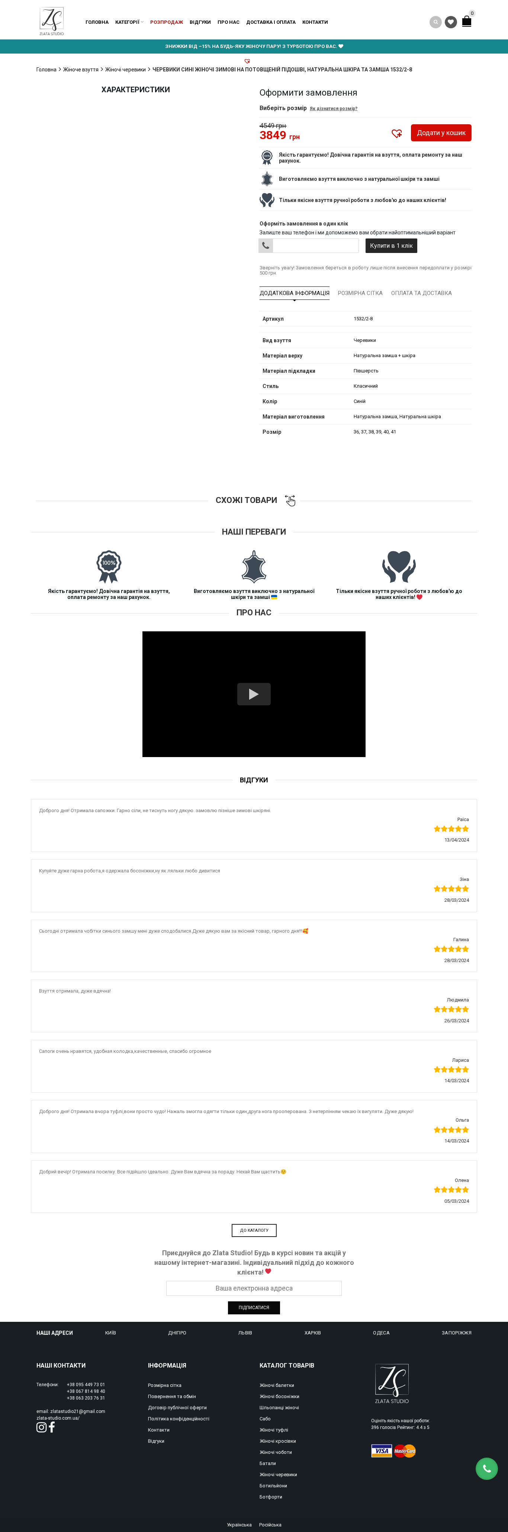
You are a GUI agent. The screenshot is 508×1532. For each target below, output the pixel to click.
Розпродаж (166, 22)
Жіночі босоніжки (279, 1396)
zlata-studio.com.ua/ (58, 1418)
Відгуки (200, 22)
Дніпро (177, 1333)
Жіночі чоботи (276, 1452)
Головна (97, 22)
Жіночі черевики (125, 70)
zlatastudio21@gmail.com (77, 1411)
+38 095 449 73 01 (86, 1384)
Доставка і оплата (271, 22)
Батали (268, 1463)
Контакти (315, 22)
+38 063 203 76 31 (86, 1398)
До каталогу (254, 1230)
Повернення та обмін (172, 1396)
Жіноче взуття (81, 70)
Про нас (228, 22)
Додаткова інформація (294, 293)
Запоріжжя (457, 1333)
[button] (247, 61)
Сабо (265, 1419)
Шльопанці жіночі (279, 1407)
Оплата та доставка (421, 293)
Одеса (381, 1333)
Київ (110, 1333)
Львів (245, 1333)
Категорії (127, 22)
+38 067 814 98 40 (86, 1391)
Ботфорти (271, 1497)
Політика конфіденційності (178, 1419)
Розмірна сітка (360, 293)
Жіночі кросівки (278, 1441)
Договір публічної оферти (177, 1407)
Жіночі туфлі (274, 1430)
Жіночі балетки (277, 1385)
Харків (313, 1333)
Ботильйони (273, 1485)
